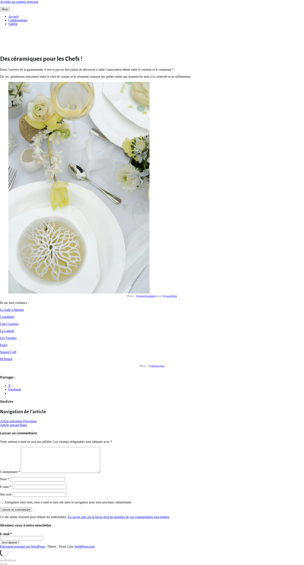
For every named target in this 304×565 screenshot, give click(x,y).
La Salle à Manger (12, 310)
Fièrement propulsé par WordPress (22, 546)
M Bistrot (6, 359)
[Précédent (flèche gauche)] (1, 564)
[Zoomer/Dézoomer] (1, 560)
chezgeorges (158, 365)
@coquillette (169, 295)
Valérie (12, 24)
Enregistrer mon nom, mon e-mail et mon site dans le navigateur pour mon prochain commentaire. (68, 502)
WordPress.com (84, 546)
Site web (5, 494)
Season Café (8, 352)
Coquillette (7, 317)
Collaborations (17, 20)
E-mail (5, 487)
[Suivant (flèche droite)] (5, 564)
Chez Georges (9, 324)
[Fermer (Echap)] (14, 560)
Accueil (13, 16)
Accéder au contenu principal (19, 2)
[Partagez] (10, 560)
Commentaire (10, 472)
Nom (4, 479)
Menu (5, 9)
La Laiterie (7, 331)
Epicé (3, 345)
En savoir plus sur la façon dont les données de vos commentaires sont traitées (118, 517)
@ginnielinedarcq (146, 295)
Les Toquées (8, 338)
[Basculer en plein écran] (5, 560)
